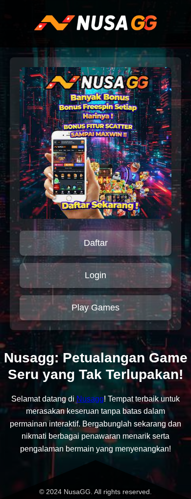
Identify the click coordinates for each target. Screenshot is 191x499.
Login (95, 275)
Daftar (96, 243)
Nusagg (90, 399)
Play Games (95, 307)
